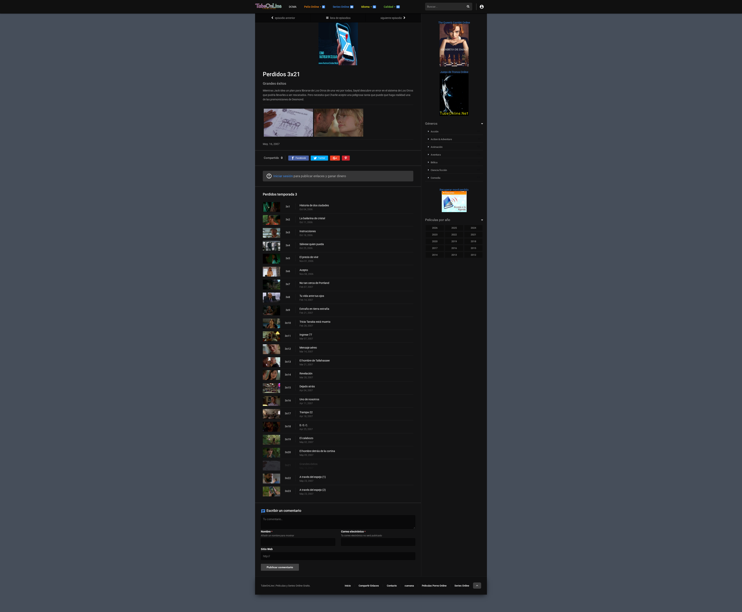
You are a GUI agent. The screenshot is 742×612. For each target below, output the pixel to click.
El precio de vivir (309, 257)
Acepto (304, 270)
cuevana (409, 585)
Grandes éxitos (308, 464)
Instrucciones (308, 231)
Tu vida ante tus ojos (312, 295)
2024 (473, 227)
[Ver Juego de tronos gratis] (454, 114)
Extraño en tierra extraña (314, 308)
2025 (454, 227)
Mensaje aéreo (308, 347)
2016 (454, 248)
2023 (434, 234)
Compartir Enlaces (369, 585)
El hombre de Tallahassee (315, 360)
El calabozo (306, 438)
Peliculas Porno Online (434, 585)
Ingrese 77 (306, 334)
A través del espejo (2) (313, 489)
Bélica (434, 162)
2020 (434, 241)
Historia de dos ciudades (314, 205)
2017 (434, 248)
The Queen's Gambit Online (454, 22)
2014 (434, 254)
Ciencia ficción (439, 170)
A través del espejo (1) (313, 476)
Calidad (388, 6)
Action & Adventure (441, 139)
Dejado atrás (307, 386)
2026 (434, 227)
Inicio (348, 585)
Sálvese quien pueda (312, 244)
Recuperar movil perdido (454, 189)
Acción (434, 131)
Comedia (435, 177)
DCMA (292, 6)
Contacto (392, 585)
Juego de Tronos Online (454, 72)
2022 (454, 234)
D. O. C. (304, 425)
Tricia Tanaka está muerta (315, 321)
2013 (454, 254)
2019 (454, 241)
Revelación (306, 373)
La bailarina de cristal (312, 218)
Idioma (365, 6)
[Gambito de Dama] (454, 65)
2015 (473, 248)
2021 (473, 234)
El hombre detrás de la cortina (317, 451)
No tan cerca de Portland (314, 282)
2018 (473, 241)
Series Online (341, 6)
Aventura (436, 154)
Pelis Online (311, 6)
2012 (473, 254)
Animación (436, 147)
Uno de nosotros (309, 399)
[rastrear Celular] (454, 211)
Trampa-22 (306, 412)
